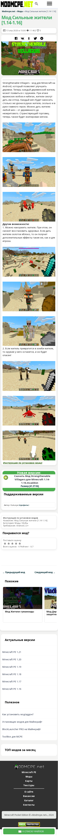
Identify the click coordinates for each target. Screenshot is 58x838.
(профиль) (24, 505)
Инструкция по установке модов (20, 518)
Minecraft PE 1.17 (11, 681)
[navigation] (49, 3)
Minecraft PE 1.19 (11, 666)
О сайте (28, 791)
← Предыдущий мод (14, 572)
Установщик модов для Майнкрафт (22, 721)
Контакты (29, 804)
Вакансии (29, 796)
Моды (29, 776)
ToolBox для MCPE (12, 736)
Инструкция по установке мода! (22, 462)
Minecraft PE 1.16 (11, 688)
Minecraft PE (29, 772)
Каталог (29, 800)
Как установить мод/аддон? (17, 714)
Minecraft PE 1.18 (11, 674)
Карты (29, 781)
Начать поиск (36, 3)
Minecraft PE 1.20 (11, 659)
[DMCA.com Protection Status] (29, 824)
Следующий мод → (45, 572)
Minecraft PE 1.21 (11, 652)
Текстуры (28, 785)
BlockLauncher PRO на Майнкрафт (21, 729)
